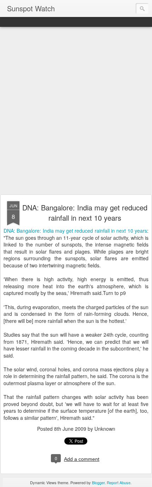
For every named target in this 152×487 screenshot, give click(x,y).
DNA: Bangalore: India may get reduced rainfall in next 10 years (84, 212)
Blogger (98, 482)
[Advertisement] (76, 111)
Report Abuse (118, 482)
